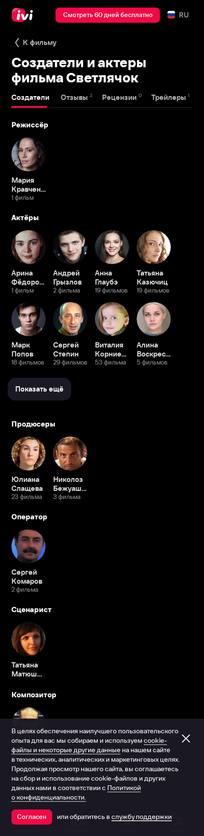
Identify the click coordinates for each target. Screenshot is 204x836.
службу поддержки (141, 816)
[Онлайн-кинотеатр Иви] (24, 15)
